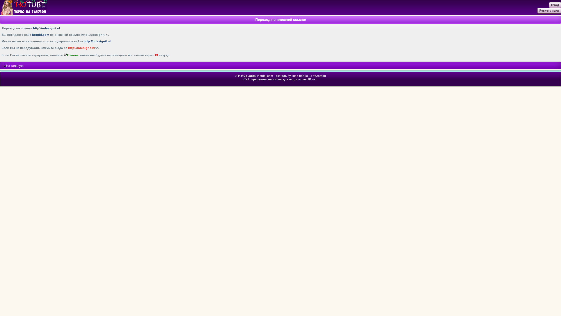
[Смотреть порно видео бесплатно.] (23, 14)
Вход (555, 5)
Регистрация (549, 10)
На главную (14, 66)
